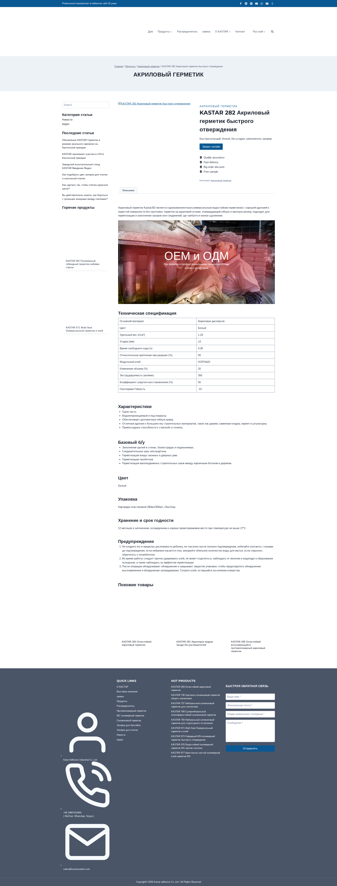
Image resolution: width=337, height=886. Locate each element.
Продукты (122, 701)
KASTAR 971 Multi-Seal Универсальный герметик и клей (192, 730)
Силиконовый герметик (129, 720)
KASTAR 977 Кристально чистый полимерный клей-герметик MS (195, 754)
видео (65, 123)
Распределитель (187, 31)
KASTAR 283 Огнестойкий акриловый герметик (191, 689)
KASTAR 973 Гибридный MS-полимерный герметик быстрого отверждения (193, 738)
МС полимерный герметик (130, 715)
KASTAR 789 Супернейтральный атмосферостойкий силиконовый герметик (193, 713)
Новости (67, 119)
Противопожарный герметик (131, 711)
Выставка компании (127, 691)
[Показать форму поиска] (272, 31)
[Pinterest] (251, 3)
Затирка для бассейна (128, 725)
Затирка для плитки (127, 730)
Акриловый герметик (168, 74)
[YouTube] (256, 3)
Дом (150, 31)
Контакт (240, 31)
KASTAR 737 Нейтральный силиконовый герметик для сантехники (192, 705)
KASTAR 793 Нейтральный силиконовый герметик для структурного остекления (192, 721)
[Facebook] (240, 3)
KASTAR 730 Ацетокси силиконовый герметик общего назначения (195, 697)
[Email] (267, 3)
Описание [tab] (128, 190)
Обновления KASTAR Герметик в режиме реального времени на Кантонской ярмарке (81, 144)
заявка (206, 31)
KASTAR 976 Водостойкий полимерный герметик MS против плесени (192, 746)
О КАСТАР (122, 687)
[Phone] (272, 3)
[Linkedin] (246, 3)
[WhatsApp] (261, 3)
